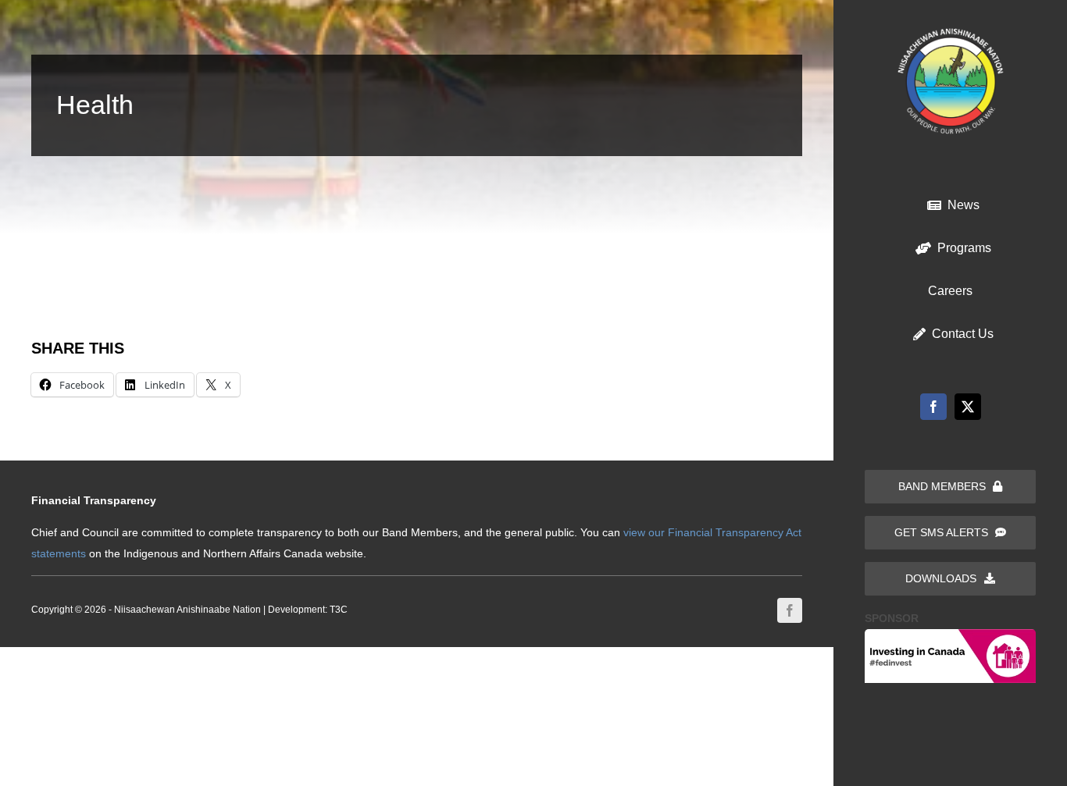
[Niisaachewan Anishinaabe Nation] (950, 33)
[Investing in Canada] (950, 634)
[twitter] (968, 406)
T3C (339, 609)
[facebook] (933, 406)
